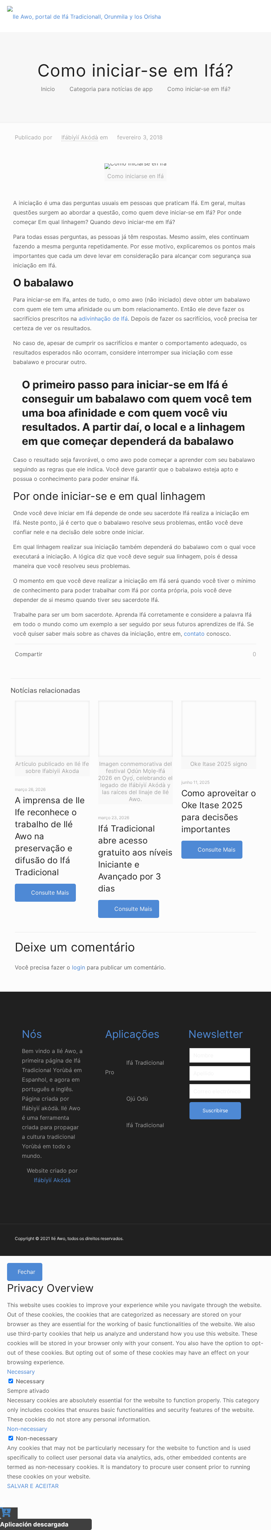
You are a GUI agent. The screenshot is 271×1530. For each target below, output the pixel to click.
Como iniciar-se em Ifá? (198, 88)
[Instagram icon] (239, 1239)
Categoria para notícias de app (111, 88)
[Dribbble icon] (231, 1239)
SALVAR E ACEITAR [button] (33, 1485)
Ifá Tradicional (145, 1125)
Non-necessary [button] (27, 1428)
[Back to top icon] (237, 1515)
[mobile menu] (260, 16)
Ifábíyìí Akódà (79, 137)
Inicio (48, 88)
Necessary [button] (21, 1371)
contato (194, 633)
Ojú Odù (137, 1098)
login (78, 967)
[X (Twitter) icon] (224, 1239)
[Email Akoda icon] (246, 1239)
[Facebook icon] (216, 1239)
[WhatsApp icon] (209, 1239)
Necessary (30, 1381)
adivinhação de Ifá (103, 318)
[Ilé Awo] (84, 16)
